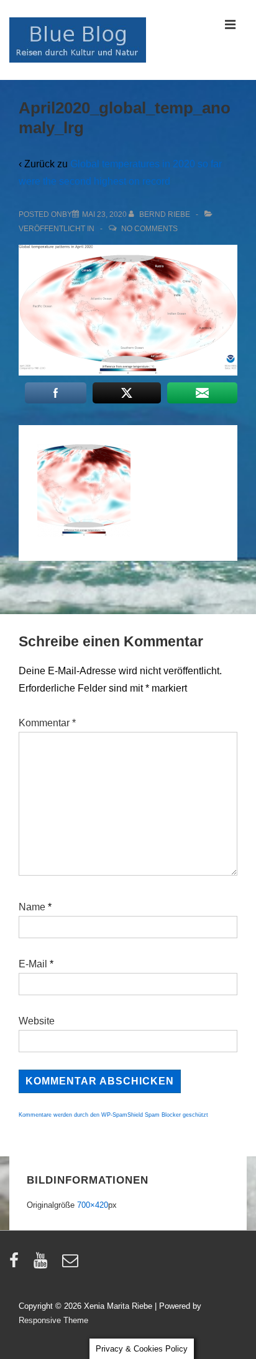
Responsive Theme (53, 1320)
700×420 (92, 1205)
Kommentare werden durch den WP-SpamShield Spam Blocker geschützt (113, 1115)
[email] (71, 1264)
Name (32, 907)
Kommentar (47, 723)
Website (37, 1021)
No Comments (149, 228)
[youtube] (43, 1264)
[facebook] (16, 1264)
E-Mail (33, 964)
